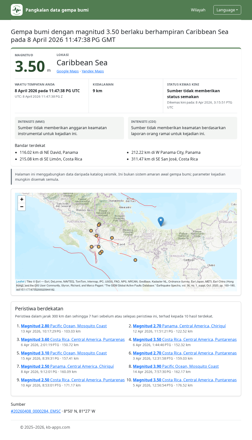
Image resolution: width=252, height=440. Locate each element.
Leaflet (20, 281)
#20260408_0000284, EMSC (36, 411)
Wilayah (198, 10)
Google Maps (68, 71)
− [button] (21, 207)
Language (226, 10)
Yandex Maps (93, 71)
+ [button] (21, 199)
